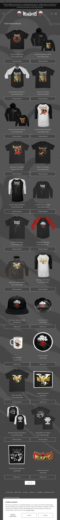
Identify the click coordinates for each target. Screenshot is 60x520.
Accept (29, 515)
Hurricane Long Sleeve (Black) (43, 204)
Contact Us (32, 492)
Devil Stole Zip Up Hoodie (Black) (17, 129)
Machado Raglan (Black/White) (17, 92)
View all (30, 483)
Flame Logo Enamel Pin (43, 470)
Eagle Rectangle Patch (43, 393)
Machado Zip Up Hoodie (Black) (43, 54)
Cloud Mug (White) (17, 357)
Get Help (25, 492)
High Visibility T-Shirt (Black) (43, 432)
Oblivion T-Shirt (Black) (43, 167)
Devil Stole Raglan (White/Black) (43, 129)
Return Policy (18, 492)
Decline (45, 515)
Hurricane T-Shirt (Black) (17, 242)
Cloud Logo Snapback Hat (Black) (16, 320)
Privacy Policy (30, 510)
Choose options (17, 61)
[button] (3, 14)
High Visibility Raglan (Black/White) (17, 432)
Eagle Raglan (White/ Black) (43, 280)
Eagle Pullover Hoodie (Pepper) (17, 282)
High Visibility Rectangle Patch (17, 468)
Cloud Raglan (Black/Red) (43, 242)
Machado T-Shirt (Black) (43, 92)
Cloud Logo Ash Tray (43, 320)
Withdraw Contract (49, 492)
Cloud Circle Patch (43, 355)
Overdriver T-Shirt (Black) (16, 54)
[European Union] (5, 1)
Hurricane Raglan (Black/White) (17, 204)
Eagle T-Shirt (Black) (17, 395)
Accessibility (39, 492)
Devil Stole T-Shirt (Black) (17, 167)
